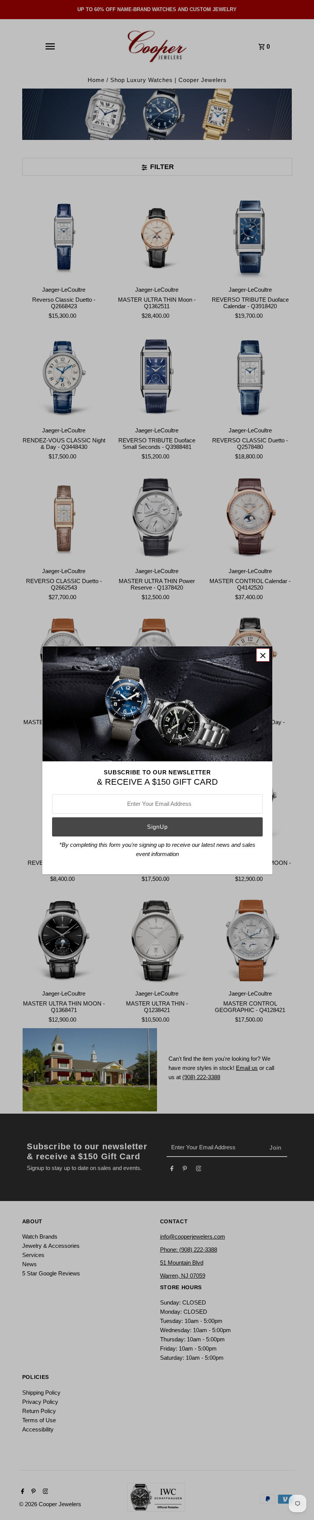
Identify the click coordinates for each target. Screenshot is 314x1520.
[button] (263, 655)
